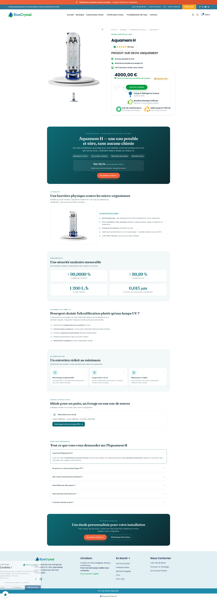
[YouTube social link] (205, 6)
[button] (123, 47)
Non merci (10, 587)
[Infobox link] (139, 7)
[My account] (193, 14)
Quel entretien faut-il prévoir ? (64, 494)
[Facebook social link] (199, 6)
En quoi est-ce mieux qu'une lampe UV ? (67, 468)
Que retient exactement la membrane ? (67, 477)
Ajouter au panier (136, 87)
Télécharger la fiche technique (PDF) (67, 424)
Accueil (114, 30)
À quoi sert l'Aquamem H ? (62, 453)
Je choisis (26, 587)
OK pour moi (42, 587)
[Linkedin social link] (208, 6)
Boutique (123, 30)
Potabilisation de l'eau (138, 30)
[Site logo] (19, 14)
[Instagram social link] (202, 6)
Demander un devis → (108, 175)
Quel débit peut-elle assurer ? (63, 485)
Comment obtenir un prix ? (62, 502)
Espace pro (189, 7)
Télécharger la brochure (120, 537)
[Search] (197, 14)
